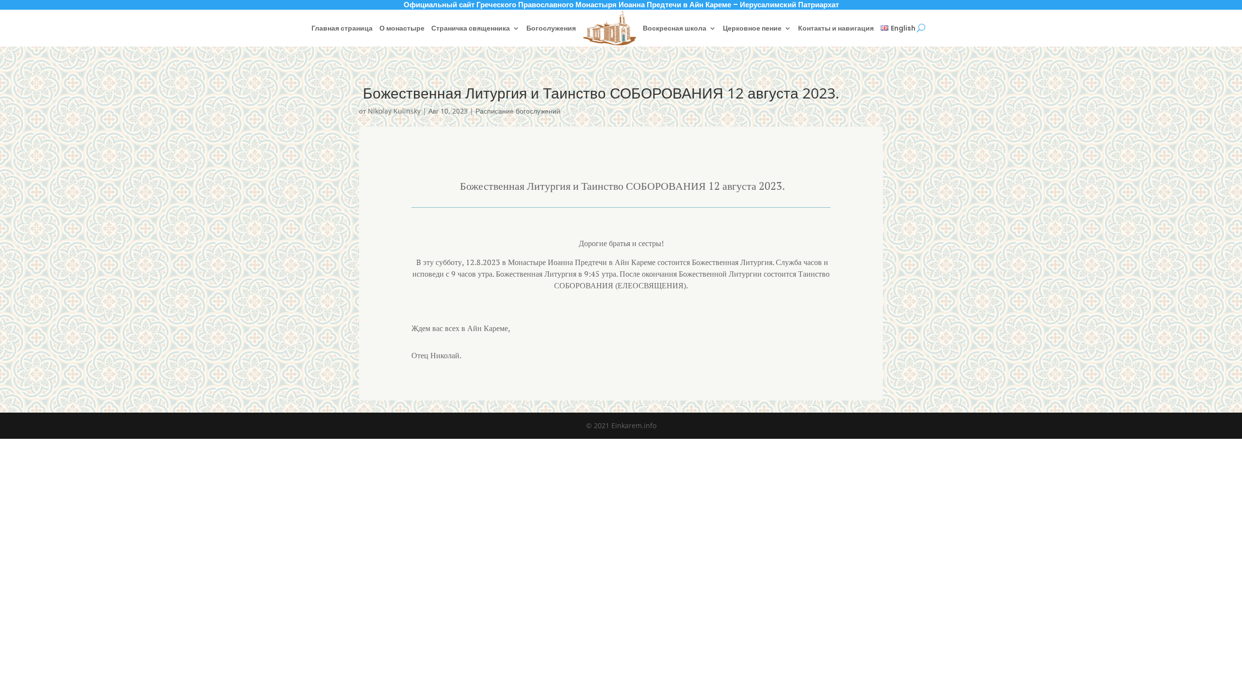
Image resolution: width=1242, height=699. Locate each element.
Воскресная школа (674, 28)
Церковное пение (752, 28)
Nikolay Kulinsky (394, 111)
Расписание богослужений (517, 111)
